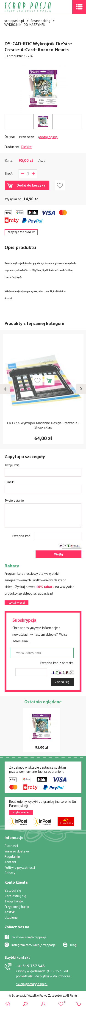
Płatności (11, 846)
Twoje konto (14, 901)
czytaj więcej (16, 603)
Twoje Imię (12, 465)
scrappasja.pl (14, 21)
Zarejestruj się (15, 896)
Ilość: (9, 173)
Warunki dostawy (17, 851)
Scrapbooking (40, 21)
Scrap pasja (38, 7)
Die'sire (26, 147)
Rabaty (10, 873)
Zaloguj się (13, 890)
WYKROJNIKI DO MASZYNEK (24, 24)
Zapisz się (62, 682)
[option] (43, 86)
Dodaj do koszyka (31, 185)
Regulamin (12, 856)
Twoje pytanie (14, 500)
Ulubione (11, 917)
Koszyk (10, 912)
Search (25, 1004)
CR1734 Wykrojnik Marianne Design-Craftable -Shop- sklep (43, 425)
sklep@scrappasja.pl (31, 984)
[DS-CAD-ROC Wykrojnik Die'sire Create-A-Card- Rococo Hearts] (43, 88)
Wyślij (58, 554)
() (61, 1002)
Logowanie (43, 1004)
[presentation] (5, 389)
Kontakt (10, 862)
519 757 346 (30, 965)
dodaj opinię (48, 137)
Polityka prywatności (20, 867)
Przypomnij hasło (17, 907)
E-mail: (9, 482)
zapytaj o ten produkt (21, 232)
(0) (78, 1004)
